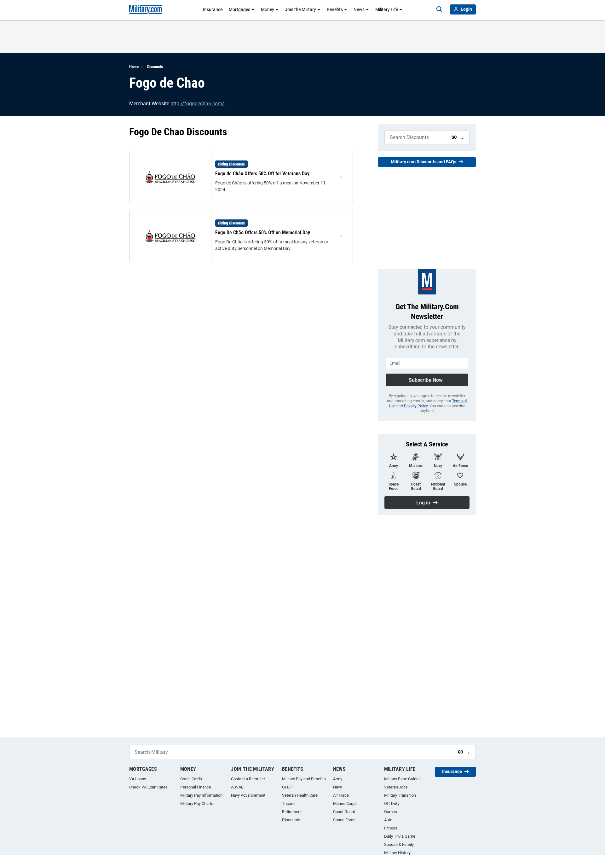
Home (134, 66)
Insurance (212, 9)
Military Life (386, 9)
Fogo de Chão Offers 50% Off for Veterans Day (262, 174)
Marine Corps (345, 803)
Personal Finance (195, 787)
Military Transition (400, 795)
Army (337, 778)
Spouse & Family (399, 844)
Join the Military (300, 9)
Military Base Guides (402, 778)
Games (390, 811)
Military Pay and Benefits (304, 778)
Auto (388, 819)
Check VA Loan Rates (148, 787)
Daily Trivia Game (399, 836)
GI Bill (287, 787)
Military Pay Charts (196, 803)
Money (267, 9)
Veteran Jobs (396, 787)
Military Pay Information (201, 795)
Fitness (390, 828)
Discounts (155, 66)
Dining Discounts (231, 164)
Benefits (335, 9)
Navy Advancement (248, 795)
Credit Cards (191, 778)
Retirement (292, 811)
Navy (337, 787)
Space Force (344, 819)
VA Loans (137, 778)
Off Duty (391, 803)
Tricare (288, 803)
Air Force (341, 795)
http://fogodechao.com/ (197, 104)
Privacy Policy (416, 406)
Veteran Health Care (300, 795)
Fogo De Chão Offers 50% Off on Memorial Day (262, 233)
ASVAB (237, 787)
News (359, 9)
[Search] (439, 9)
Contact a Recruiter (248, 778)
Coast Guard (344, 811)
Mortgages (239, 9)
